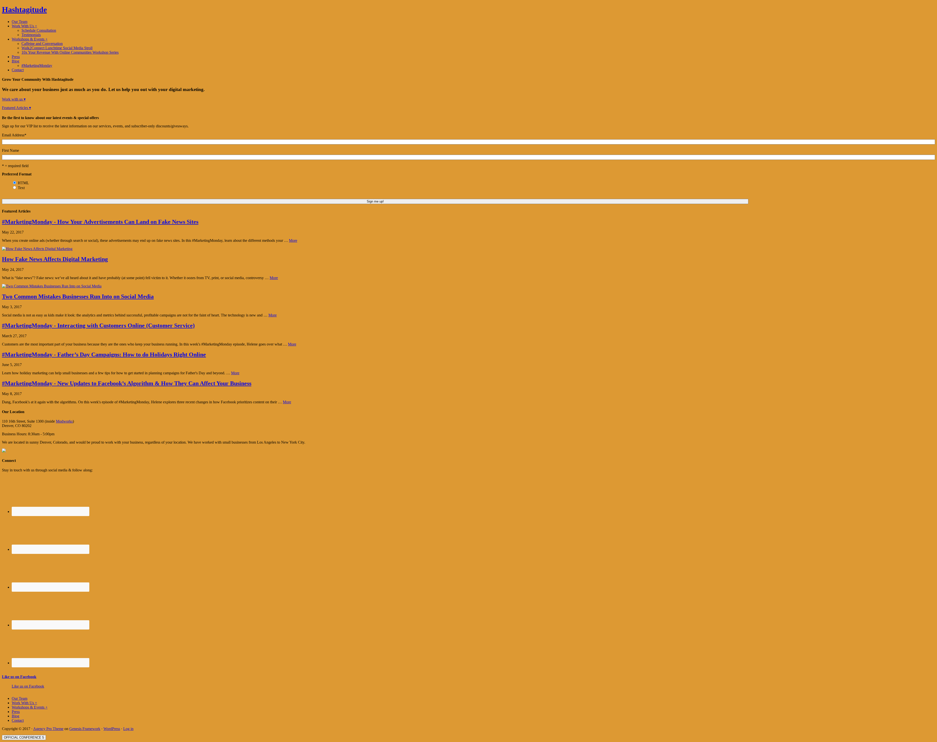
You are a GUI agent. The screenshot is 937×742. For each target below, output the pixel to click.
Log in (128, 729)
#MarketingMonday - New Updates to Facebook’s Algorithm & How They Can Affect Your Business (126, 383)
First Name (10, 150)
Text (21, 188)
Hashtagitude (24, 9)
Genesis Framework (84, 729)
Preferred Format (16, 174)
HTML (23, 183)
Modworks (64, 421)
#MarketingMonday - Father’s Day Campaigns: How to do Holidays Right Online (104, 354)
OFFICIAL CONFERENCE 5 (24, 737)
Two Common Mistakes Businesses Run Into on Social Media (78, 296)
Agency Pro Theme (48, 729)
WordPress (111, 729)
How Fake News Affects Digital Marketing (55, 259)
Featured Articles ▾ (16, 108)
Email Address (14, 135)
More (293, 240)
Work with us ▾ (14, 99)
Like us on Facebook (19, 677)
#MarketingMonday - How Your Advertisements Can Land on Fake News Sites (100, 222)
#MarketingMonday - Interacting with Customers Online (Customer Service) (98, 325)
